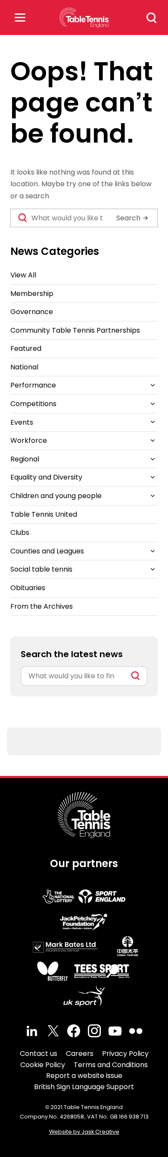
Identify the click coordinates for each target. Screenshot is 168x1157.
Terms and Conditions (111, 1065)
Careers (79, 1053)
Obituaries (27, 588)
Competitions (33, 404)
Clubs (19, 532)
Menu (20, 17)
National (24, 367)
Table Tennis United (43, 514)
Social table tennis (41, 569)
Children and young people (56, 496)
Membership (31, 294)
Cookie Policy (42, 1065)
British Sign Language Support (84, 1087)
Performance (33, 385)
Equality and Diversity (46, 477)
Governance (31, 312)
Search (151, 17)
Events (21, 422)
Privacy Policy (125, 1053)
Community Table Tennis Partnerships (75, 330)
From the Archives (41, 606)
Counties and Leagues (47, 551)
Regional (24, 459)
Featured (25, 348)
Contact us (38, 1053)
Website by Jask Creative (84, 1131)
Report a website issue (84, 1076)
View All (23, 275)
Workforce (28, 440)
